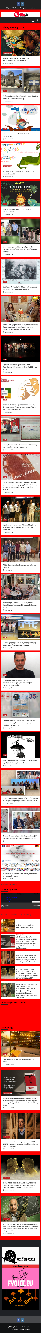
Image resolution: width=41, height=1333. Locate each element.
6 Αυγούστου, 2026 (9, 1233)
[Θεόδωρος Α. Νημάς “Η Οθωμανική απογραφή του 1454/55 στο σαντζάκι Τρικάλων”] (20, 271)
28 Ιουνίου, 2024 (9, 101)
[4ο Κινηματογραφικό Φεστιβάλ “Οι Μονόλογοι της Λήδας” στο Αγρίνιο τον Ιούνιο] (20, 745)
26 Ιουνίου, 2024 (9, 214)
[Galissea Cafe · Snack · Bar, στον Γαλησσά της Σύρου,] (8, 925)
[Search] (37, 20)
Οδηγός (8, 8)
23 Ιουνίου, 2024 (9, 292)
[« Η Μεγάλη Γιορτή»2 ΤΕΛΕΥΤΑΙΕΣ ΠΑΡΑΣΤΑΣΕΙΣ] (20, 193)
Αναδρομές (23, 8)
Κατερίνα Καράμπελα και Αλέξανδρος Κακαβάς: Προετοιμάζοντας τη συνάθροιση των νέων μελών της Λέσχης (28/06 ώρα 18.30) (20, 327)
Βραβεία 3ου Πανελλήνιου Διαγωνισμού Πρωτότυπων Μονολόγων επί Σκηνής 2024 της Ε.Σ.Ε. (20, 367)
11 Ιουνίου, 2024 (8, 841)
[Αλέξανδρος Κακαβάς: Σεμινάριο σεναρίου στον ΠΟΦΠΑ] (20, 549)
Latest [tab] (6, 914)
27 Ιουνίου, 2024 (9, 139)
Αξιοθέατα (15, 8)
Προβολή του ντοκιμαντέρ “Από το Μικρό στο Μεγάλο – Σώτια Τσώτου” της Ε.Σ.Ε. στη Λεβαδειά (19, 527)
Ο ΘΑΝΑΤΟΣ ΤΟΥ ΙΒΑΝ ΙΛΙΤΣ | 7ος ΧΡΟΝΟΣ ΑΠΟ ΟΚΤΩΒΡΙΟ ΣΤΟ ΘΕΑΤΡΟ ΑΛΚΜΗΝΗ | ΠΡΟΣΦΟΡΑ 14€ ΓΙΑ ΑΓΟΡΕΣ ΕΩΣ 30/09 (27, 973)
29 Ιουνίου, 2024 (9, 63)
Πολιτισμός (19, 953)
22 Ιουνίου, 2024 (9, 332)
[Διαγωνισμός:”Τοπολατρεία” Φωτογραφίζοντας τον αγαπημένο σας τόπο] (20, 858)
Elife (5, 91)
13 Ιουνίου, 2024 (9, 728)
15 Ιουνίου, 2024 (9, 648)
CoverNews (15, 1329)
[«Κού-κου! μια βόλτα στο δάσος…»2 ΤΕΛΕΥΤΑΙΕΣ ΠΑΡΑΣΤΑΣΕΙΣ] (20, 43)
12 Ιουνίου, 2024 (9, 765)
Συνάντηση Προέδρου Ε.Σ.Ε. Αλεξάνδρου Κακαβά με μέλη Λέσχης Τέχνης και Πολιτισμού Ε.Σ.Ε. (20, 605)
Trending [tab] (26, 914)
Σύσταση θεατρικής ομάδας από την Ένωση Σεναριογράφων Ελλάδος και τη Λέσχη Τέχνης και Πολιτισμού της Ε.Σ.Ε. (19, 407)
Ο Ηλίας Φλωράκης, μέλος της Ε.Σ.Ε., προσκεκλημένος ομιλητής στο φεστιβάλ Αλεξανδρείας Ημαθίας (17, 682)
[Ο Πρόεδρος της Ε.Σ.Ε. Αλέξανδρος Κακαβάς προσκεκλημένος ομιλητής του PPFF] (20, 627)
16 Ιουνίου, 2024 (9, 610)
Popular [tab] (15, 914)
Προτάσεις (31, 8)
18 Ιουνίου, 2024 (9, 492)
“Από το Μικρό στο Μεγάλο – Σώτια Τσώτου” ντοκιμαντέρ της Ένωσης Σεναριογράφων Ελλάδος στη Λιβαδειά (19, 722)
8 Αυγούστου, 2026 (9, 1107)
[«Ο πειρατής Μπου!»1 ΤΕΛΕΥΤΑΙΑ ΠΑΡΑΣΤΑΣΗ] (20, 118)
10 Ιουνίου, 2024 (9, 878)
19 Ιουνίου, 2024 (9, 450)
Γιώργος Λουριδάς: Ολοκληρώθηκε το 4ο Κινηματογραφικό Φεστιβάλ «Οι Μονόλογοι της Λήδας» (20, 249)
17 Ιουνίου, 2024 (9, 570)
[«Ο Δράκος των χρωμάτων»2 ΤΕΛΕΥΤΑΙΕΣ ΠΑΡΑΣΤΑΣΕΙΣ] (20, 156)
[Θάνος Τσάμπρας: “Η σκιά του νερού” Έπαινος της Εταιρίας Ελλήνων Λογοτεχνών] (20, 429)
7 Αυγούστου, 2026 (9, 1149)
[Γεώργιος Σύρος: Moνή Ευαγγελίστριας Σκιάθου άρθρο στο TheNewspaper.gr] (20, 80)
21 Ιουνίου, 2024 (9, 372)
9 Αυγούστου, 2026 (9, 1064)
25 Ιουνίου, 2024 (9, 254)
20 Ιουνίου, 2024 (9, 412)
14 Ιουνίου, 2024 (9, 688)
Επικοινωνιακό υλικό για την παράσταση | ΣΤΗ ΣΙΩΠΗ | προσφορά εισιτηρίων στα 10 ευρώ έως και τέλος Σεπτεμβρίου (20, 1144)
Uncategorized (8, 53)
